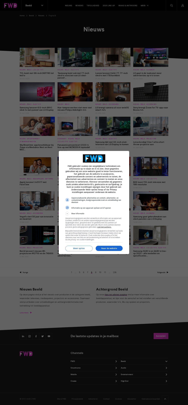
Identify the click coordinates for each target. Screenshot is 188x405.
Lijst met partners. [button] (104, 227)
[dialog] (94, 202)
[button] (94, 214)
